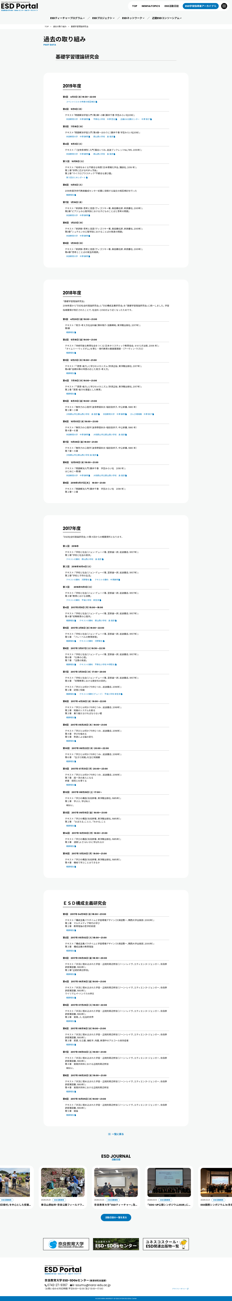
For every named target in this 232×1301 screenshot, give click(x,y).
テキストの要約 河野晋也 (77, 579)
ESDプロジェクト (102, 18)
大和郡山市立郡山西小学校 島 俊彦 (82, 414)
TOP (134, 6)
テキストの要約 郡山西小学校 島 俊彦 (84, 559)
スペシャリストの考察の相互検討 (80, 101)
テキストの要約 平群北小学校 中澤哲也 (97, 664)
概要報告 (70, 195)
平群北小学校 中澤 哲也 (104, 119)
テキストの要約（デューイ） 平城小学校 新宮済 (99, 694)
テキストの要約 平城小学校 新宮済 (82, 600)
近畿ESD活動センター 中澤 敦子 (135, 119)
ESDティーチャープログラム (66, 18)
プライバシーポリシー (179, 1289)
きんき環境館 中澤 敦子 (141, 414)
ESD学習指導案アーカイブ (199, 6)
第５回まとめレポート (76, 177)
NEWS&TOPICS (151, 6)
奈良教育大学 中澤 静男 (77, 119)
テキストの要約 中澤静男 (106, 579)
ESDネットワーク (132, 18)
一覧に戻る (118, 1134)
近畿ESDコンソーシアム (165, 18)
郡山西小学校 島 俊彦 (103, 136)
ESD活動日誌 (172, 6)
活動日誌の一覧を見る (116, 1217)
